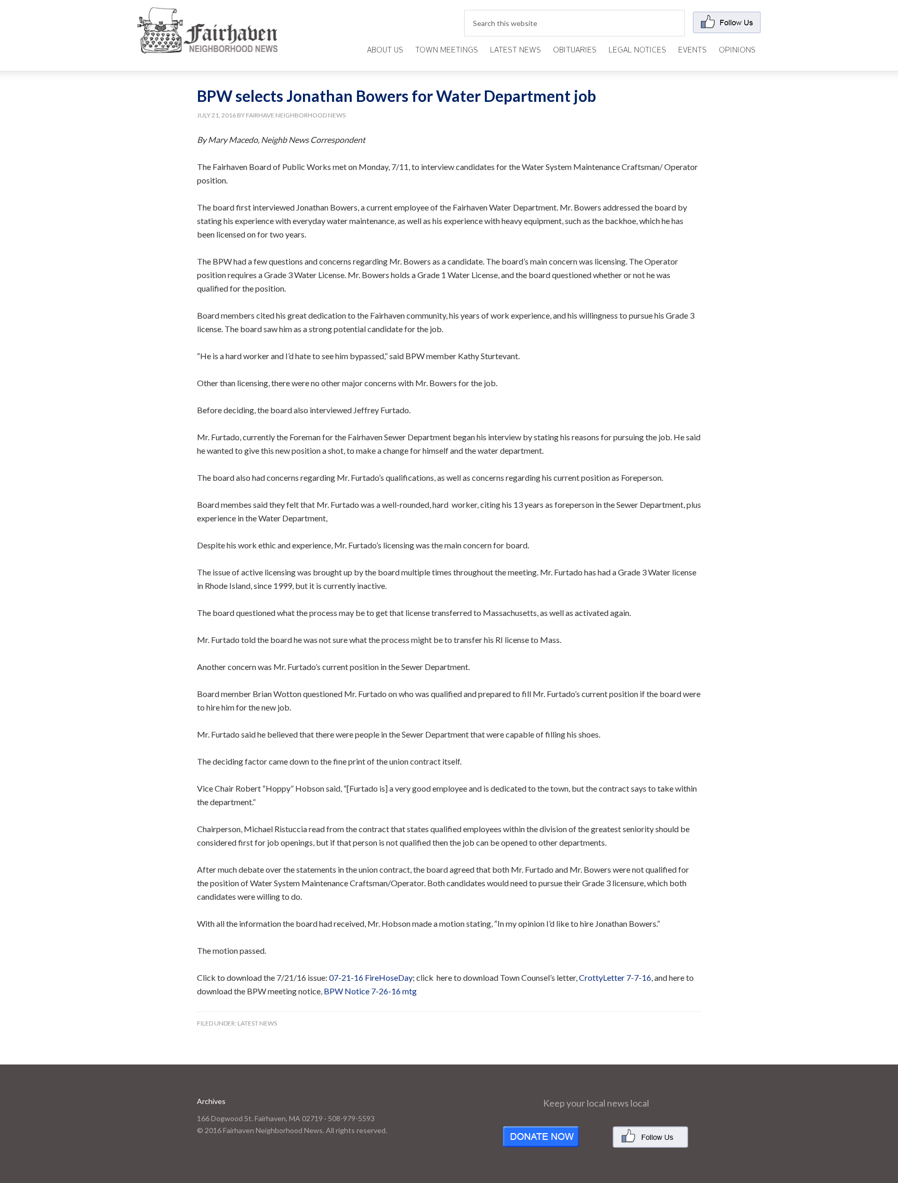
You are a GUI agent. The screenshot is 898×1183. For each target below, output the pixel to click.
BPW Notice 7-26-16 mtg (370, 991)
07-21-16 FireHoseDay (371, 977)
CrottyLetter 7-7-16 (615, 977)
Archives (211, 1101)
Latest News (257, 1023)
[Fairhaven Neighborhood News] (207, 45)
